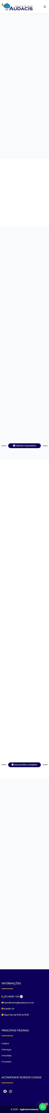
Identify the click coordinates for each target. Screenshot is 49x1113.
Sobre (6, 1043)
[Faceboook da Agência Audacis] (5, 1091)
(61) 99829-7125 (13, 823)
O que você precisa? (27, 884)
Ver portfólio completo (25, 764)
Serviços (7, 1049)
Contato (43, 873)
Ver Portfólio (12, 99)
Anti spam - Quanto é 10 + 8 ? (30, 901)
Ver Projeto (24, 522)
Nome (19, 862)
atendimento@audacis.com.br (19, 1002)
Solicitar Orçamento (15, 91)
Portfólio (7, 1055)
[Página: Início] (17, 6)
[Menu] (44, 7)
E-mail (20, 873)
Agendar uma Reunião (25, 970)
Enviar (23, 154)
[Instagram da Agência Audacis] (10, 1091)
